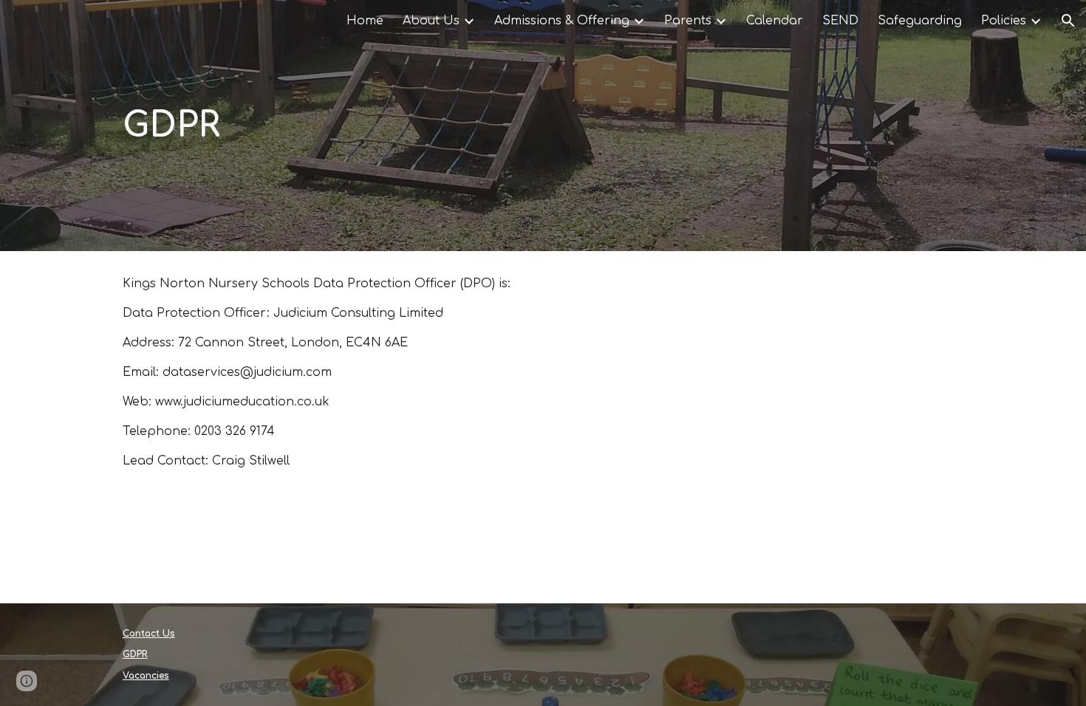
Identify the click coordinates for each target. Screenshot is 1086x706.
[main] (543, 125)
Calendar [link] (774, 20)
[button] (1068, 20)
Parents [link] (687, 20)
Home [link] (364, 20)
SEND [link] (840, 20)
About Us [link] (431, 20)
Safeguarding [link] (920, 20)
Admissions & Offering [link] (561, 20)
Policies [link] (1003, 20)
